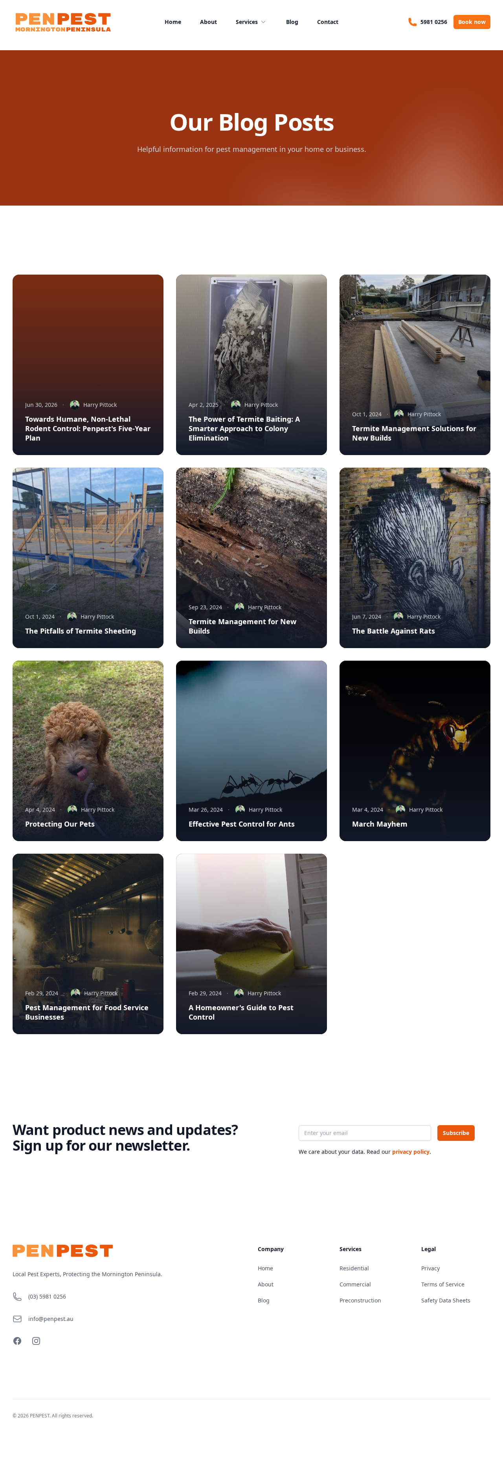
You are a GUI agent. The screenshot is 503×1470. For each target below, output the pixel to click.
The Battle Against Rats (393, 631)
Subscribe (456, 1133)
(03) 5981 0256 (47, 1296)
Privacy (430, 1268)
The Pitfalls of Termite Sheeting (80, 631)
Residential (354, 1268)
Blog (292, 22)
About (208, 22)
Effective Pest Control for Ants (242, 824)
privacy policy (411, 1151)
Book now (472, 22)
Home (173, 22)
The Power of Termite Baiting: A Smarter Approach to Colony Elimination (244, 428)
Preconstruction (360, 1300)
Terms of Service (442, 1284)
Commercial (355, 1284)
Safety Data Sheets (445, 1300)
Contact (327, 22)
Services (247, 22)
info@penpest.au (50, 1318)
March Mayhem (380, 824)
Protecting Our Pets (60, 824)
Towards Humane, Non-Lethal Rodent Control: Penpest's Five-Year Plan (88, 428)
